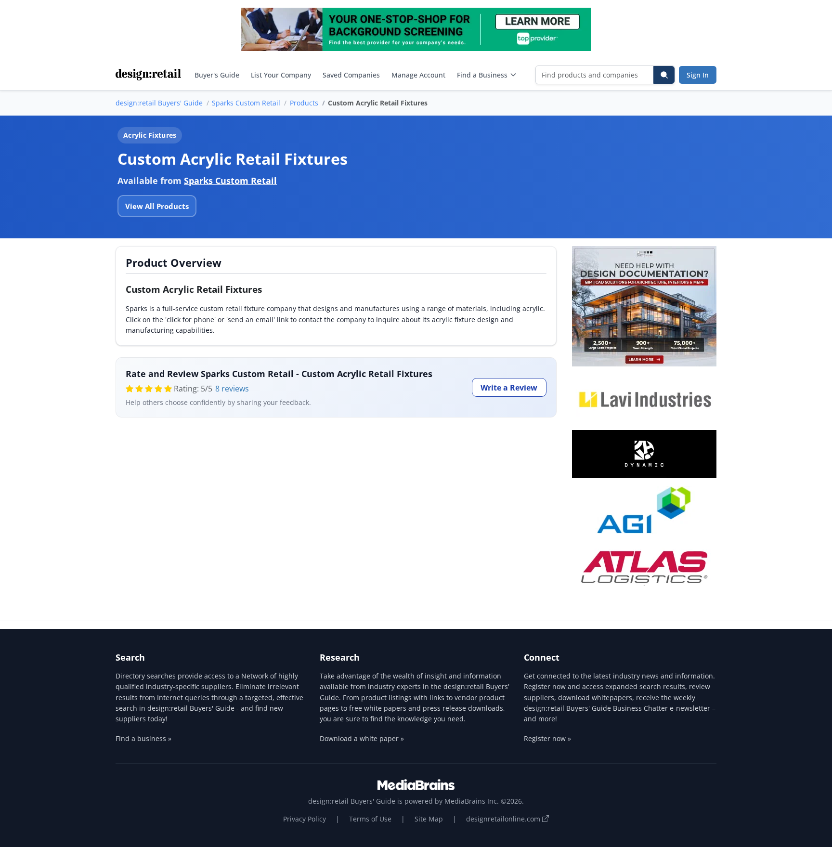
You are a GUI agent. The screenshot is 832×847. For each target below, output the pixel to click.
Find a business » (143, 738)
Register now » (547, 738)
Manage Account (418, 74)
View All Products (157, 206)
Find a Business (482, 74)
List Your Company (281, 74)
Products (304, 102)
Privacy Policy (304, 818)
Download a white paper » (362, 738)
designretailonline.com (504, 818)
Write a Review (509, 387)
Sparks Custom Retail (246, 102)
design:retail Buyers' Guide (159, 102)
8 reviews (232, 388)
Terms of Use (370, 818)
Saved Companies (351, 74)
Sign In (698, 74)
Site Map (429, 818)
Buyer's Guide (217, 74)
